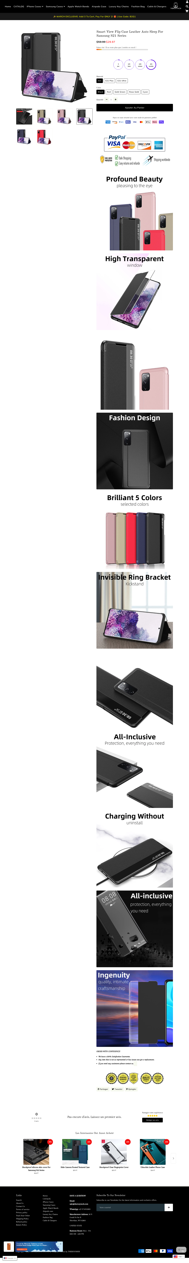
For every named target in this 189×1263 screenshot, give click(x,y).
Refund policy (21, 1222)
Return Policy (21, 1225)
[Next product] (173, 1158)
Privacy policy (21, 1212)
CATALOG (19, 6)
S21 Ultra (121, 81)
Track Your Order (23, 1215)
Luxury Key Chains (119, 6)
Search (19, 1200)
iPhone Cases (34, 6)
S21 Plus (109, 81)
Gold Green (120, 92)
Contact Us (20, 1206)
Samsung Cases (55, 6)
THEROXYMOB (74, 1251)
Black (100, 92)
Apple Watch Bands (78, 6)
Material (99, 76)
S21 (99, 81)
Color (98, 87)
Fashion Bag (138, 6)
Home (8, 6)
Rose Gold (134, 92)
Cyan (145, 92)
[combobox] (179, 1257)
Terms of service (22, 1209)
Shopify (55, 1251)
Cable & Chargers (156, 6)
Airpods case (99, 6)
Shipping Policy (22, 1219)
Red (109, 92)
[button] (10, 1258)
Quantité (99, 99)
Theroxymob (35, 1251)
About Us (19, 1203)
